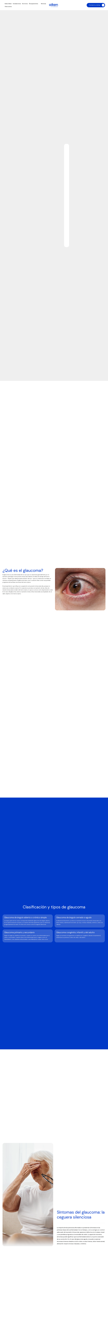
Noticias (43, 3)
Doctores (25, 3)
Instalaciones (17, 3)
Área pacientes (33, 3)
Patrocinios (8, 6)
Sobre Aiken (8, 3)
